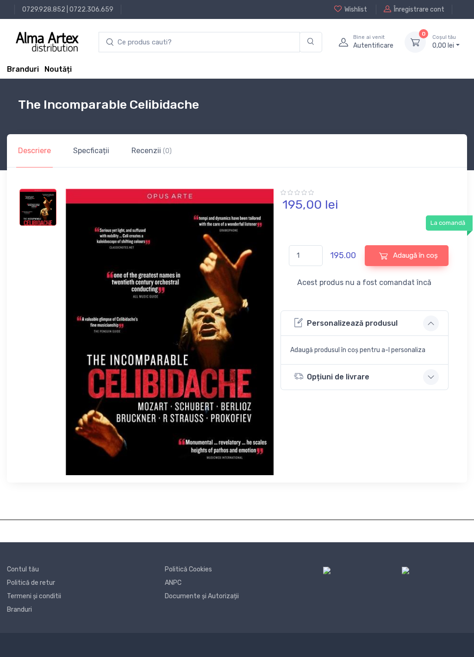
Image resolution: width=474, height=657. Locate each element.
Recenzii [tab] (151, 150)
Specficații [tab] (91, 150)
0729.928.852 (43, 9)
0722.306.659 (91, 9)
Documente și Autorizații (202, 596)
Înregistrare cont (419, 9)
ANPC (173, 583)
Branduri (23, 69)
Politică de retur (31, 583)
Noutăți (58, 69)
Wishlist (355, 9)
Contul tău (23, 569)
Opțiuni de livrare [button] (338, 376)
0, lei (444, 42)
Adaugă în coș (414, 255)
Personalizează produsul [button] (352, 323)
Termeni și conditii (34, 596)
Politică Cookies (188, 569)
